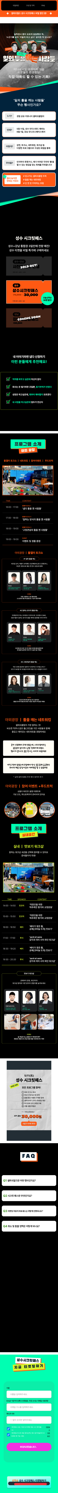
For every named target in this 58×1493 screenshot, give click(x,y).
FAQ (43, 5)
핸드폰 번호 (10, 1414)
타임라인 (16, 5)
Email (27, 1401)
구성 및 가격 (30, 5)
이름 (8, 1388)
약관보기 (48, 1428)
